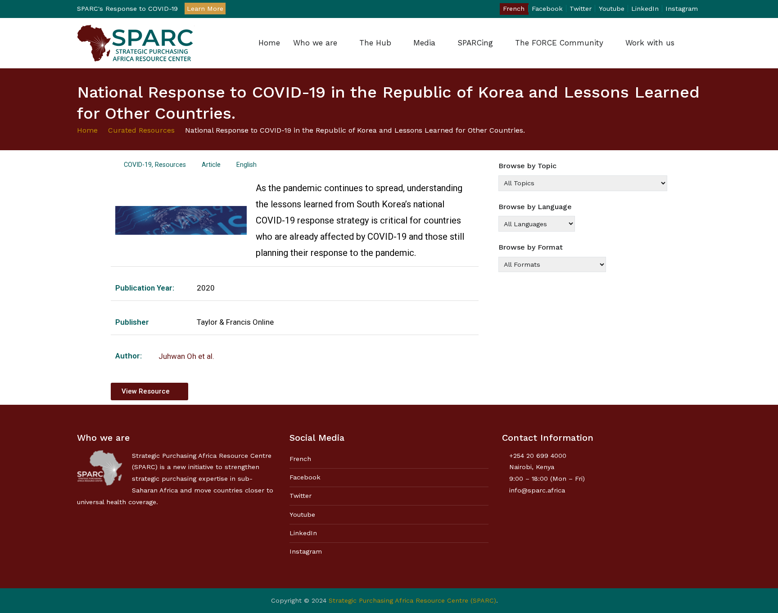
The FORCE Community (559, 42)
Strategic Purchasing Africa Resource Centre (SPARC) (412, 600)
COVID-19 (138, 165)
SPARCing (475, 42)
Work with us (649, 42)
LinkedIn (645, 8)
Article (211, 165)
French (514, 8)
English (246, 165)
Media (424, 42)
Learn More (205, 8)
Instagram (681, 8)
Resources (170, 165)
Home (269, 42)
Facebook (547, 8)
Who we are (315, 42)
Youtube (611, 8)
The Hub (375, 42)
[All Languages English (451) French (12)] (536, 223)
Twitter (581, 8)
